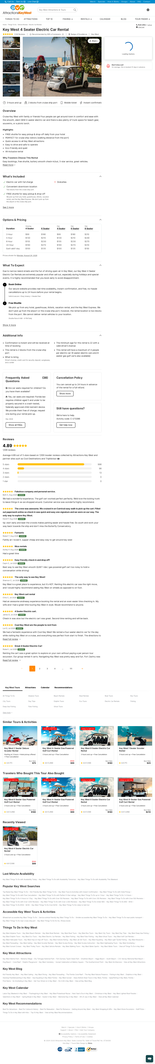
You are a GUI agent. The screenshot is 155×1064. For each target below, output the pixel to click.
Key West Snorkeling (126, 943)
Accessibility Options (68, 1034)
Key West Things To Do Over (44, 905)
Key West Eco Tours (29, 936)
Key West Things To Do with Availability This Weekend (98, 879)
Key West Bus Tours (86, 933)
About (132, 1)
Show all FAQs (15, 425)
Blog (123, 19)
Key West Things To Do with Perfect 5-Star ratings (57, 895)
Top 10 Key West (37, 1012)
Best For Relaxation (47, 1009)
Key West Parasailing (10, 943)
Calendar (105, 19)
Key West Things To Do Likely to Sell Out (74, 905)
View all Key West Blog (83, 981)
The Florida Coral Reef (74, 974)
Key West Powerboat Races (60, 993)
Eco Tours (83, 701)
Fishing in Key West (117, 974)
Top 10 (49, 19)
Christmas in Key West (103, 993)
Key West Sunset (65, 978)
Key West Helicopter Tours (12, 940)
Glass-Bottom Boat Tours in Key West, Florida (90, 978)
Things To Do (12, 19)
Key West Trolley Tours (31, 946)
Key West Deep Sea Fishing (138, 933)
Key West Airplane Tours (12, 933)
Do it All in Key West (65, 981)
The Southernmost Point (94, 962)
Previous (26, 66)
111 (71, 668)
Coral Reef (17, 962)
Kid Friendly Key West (11, 974)
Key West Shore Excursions (124, 1009)
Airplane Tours (33, 696)
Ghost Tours (58, 706)
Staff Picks (140, 1009)
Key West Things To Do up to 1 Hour (91, 895)
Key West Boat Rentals (51, 933)
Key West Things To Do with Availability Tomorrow (57, 879)
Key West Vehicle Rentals (51, 946)
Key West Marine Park (11, 959)
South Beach (111, 959)
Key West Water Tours (109, 946)
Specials (101, 1)
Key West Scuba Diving (64, 943)
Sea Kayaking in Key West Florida (44, 978)
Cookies (90, 1037)
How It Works (113, 1)
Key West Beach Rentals (32, 933)
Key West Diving (41, 974)
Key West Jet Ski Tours (78, 940)
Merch (92, 1)
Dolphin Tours (59, 701)
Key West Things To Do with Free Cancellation (20, 895)
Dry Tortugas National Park (44, 959)
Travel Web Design (78, 1043)
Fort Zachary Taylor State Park (67, 959)
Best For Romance (63, 1009)
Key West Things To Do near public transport (125, 917)
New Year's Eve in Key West (82, 993)
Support (63, 1030)
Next (97, 66)
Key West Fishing (69, 936)
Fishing (133, 701)
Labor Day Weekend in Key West (15, 993)
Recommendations (63, 687)
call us (150, 25)
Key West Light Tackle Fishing (116, 940)
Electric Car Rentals (35, 24)
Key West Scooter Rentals (43, 943)
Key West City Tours (102, 933)
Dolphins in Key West (133, 974)
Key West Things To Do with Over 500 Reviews (125, 898)
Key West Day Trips (119, 933)
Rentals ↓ (86, 19)
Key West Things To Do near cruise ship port (19, 921)
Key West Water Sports (90, 946)
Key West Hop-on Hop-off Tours (36, 940)
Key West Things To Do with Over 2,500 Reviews (59, 902)
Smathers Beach (87, 959)
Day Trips (31, 701)
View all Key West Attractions (134, 962)
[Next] (82, 668)
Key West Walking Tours (71, 946)
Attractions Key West (63, 1041)
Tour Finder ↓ (142, 19)
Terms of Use (80, 1037)
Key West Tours (12, 687)
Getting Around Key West (81, 1009)
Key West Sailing (26, 943)
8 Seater (89, 228)
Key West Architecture (113, 962)
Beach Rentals (59, 696)
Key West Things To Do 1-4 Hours (118, 895)
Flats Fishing (33, 706)
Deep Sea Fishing (9, 706)
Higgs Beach (100, 959)
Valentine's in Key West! (11, 997)
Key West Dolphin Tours (11, 936)
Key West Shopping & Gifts (102, 1009)
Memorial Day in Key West (68, 997)
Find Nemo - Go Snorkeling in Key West (17, 981)
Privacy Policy (67, 1037)
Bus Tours (134, 696)
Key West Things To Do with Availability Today (20, 879)
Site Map (66, 1043)
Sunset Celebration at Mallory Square (69, 962)
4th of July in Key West (88, 997)
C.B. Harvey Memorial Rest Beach (130, 959)
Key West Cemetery (46, 962)
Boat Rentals (84, 696)
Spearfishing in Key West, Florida (121, 978)
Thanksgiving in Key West (38, 993)
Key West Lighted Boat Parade (124, 993)
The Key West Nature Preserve (96, 974)
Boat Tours (109, 696)
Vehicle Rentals (23, 24)
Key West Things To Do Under (92, 902)
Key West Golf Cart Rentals (124, 936)
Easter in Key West (49, 997)
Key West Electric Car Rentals (50, 936)
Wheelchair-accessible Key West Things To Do (20, 917)
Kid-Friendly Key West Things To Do (43, 892)
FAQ (139, 1)
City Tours (6, 701)
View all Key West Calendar (108, 997)
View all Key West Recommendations (58, 1012)
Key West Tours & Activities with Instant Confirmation (78, 892)
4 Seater (61, 228)
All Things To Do (9, 696)
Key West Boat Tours (69, 933)
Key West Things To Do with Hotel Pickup (115, 892)
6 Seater (45, 228)
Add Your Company (87, 1030)
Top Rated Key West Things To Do (15, 892)
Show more (65, 393)
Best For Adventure (10, 1009)
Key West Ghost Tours (104, 936)
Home (5, 24)
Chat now (141, 27)
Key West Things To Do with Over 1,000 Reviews (21, 902)
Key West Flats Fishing (85, 936)
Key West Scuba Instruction (84, 943)
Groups (124, 1)
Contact (146, 1)
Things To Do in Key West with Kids (16, 1012)
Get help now (65, 425)
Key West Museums (136, 940)
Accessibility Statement (87, 1034)
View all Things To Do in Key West (131, 946)
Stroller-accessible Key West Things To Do (91, 917)
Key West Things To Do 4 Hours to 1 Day (18, 898)
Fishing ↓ (68, 19)
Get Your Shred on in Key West (45, 981)
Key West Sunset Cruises (12, 946)
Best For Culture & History (28, 1009)
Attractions (31, 19)
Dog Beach (7, 962)
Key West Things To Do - (120, 902)
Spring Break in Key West (31, 997)
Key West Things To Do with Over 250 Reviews (88, 898)
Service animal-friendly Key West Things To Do (56, 917)
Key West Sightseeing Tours (107, 943)
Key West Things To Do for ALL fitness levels (53, 921)
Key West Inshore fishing (59, 940)
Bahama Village (26, 959)
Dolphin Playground (30, 962)
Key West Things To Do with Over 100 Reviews (52, 898)
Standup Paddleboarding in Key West (17, 978)
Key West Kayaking (96, 940)
